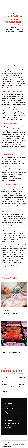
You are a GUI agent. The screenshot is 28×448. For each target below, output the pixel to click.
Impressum (15, 444)
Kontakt (21, 386)
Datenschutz (23, 444)
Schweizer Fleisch (6, 386)
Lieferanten (4, 391)
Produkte (22, 382)
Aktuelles (4, 384)
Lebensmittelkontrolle (8, 389)
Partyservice (23, 384)
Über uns (4, 382)
